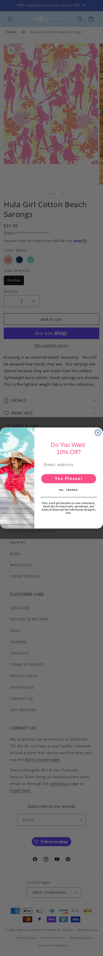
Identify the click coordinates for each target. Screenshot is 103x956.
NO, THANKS (68, 490)
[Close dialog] (98, 432)
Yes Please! (68, 478)
